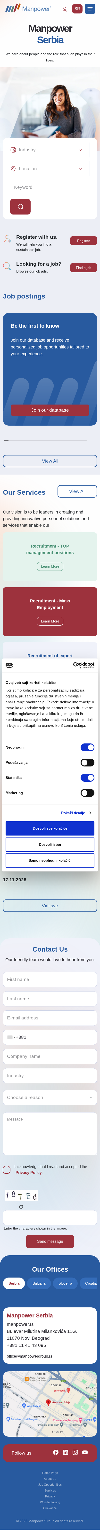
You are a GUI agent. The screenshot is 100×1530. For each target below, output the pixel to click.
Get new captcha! (21, 1207)
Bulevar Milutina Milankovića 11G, (42, 1331)
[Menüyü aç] (90, 9)
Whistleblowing (50, 1502)
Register (83, 241)
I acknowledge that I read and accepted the (50, 1170)
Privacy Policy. (29, 1173)
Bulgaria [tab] (39, 1283)
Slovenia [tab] (65, 1283)
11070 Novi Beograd (28, 1338)
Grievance (50, 1508)
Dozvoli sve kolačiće (50, 828)
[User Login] (67, 12)
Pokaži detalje (73, 813)
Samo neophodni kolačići (50, 860)
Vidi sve (50, 905)
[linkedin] (63, 1453)
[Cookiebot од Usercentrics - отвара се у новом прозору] (73, 665)
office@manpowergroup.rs (29, 1356)
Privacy (50, 1496)
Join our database (50, 410)
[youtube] (82, 1453)
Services (50, 1490)
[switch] (87, 762)
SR (77, 9)
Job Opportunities (50, 1484)
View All (50, 461)
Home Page (50, 1473)
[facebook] (53, 1453)
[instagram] (73, 1453)
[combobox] (11, 1037)
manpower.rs (20, 1324)
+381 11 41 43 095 (26, 1345)
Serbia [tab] (13, 1283)
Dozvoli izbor (50, 844)
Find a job (83, 268)
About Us (50, 1479)
